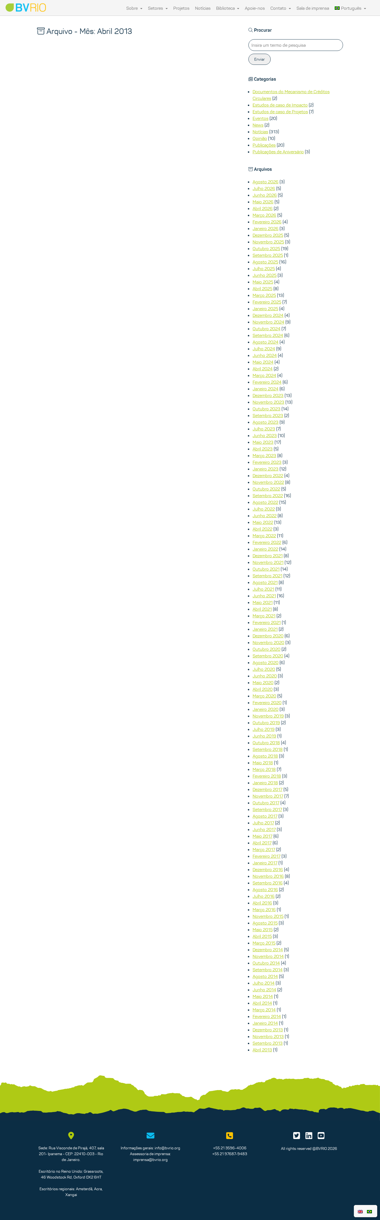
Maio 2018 (263, 762)
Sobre (132, 8)
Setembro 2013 (268, 1043)
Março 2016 (264, 909)
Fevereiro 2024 (267, 382)
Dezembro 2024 (268, 315)
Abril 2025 (262, 288)
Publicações (264, 145)
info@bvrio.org (167, 1147)
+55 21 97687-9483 (229, 1153)
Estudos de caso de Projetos (280, 111)
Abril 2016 (262, 903)
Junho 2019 (264, 736)
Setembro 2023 (268, 415)
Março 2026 (264, 215)
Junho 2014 (264, 989)
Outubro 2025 (266, 248)
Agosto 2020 (265, 662)
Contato (278, 8)
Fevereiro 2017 (266, 856)
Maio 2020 (263, 682)
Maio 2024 (263, 362)
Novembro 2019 (268, 716)
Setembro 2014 (268, 969)
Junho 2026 (265, 195)
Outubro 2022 (266, 489)
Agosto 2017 (265, 816)
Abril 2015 (262, 936)
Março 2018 (264, 769)
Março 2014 (264, 1009)
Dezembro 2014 (268, 949)
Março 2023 (264, 455)
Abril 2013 (262, 1050)
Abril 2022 (262, 529)
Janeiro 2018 (265, 782)
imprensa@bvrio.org (150, 1159)
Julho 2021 (263, 589)
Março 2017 (264, 849)
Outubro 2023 (266, 408)
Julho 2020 (264, 669)
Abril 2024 (263, 368)
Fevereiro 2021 (267, 622)
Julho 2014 (264, 983)
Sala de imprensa (313, 8)
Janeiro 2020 (265, 709)
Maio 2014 (263, 996)
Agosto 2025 (265, 262)
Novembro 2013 (268, 1036)
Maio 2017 (262, 836)
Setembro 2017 (267, 809)
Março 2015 (264, 943)
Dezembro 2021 (268, 555)
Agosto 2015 (265, 923)
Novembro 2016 (268, 876)
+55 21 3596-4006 (229, 1147)
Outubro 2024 (266, 328)
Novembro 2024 (268, 322)
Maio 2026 (263, 201)
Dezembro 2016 (268, 869)
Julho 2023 (264, 429)
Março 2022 (264, 535)
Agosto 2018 (265, 756)
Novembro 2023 (268, 402)
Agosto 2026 (265, 181)
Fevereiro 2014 (267, 1016)
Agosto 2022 (265, 502)
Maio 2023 (263, 442)
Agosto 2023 (265, 422)
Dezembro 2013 (268, 1029)
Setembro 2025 (268, 255)
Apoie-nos (255, 8)
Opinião (260, 138)
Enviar (259, 59)
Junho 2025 (265, 275)
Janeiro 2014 (265, 1023)
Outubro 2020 (266, 649)
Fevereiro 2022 (267, 542)
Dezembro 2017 (267, 789)
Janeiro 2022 (265, 549)
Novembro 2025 (268, 242)
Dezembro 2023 (268, 395)
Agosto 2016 (265, 889)
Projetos (181, 8)
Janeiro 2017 (265, 863)
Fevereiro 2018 (267, 776)
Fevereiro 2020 (267, 702)
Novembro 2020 (268, 642)
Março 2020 (264, 696)
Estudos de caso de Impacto (280, 105)
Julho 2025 (264, 268)
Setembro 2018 (268, 749)
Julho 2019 (264, 729)
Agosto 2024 (265, 342)
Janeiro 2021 (265, 629)
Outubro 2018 (266, 742)
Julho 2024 (264, 348)
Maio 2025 (263, 282)
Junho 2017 (264, 829)
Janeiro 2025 (265, 308)
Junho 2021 (264, 595)
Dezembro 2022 (268, 475)
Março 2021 (264, 615)
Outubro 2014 (266, 963)
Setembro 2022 (268, 495)
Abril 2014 (262, 1003)
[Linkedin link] (309, 1137)
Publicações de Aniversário (278, 151)
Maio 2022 (263, 522)
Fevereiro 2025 (267, 302)
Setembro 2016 (268, 883)
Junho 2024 (265, 355)
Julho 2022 (264, 509)
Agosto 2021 (265, 582)
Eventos (260, 118)
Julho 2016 (264, 896)
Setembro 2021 (267, 575)
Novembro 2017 (268, 796)
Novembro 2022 (268, 482)
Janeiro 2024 (265, 388)
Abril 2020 (263, 689)
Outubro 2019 (266, 722)
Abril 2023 (263, 449)
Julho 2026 (264, 188)
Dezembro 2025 (268, 235)
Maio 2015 (263, 929)
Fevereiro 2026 (267, 222)
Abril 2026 (263, 208)
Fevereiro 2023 (267, 462)
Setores (156, 8)
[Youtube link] (321, 1137)
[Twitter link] (297, 1137)
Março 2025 (264, 295)
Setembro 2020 (268, 656)
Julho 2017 (263, 822)
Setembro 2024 (268, 335)
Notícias (203, 8)
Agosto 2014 (265, 976)
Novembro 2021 (268, 562)
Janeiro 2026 (265, 228)
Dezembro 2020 (268, 636)
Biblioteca (226, 8)
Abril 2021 (262, 609)
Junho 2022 (265, 515)
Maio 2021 (263, 602)
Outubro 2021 (266, 569)
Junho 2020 (265, 676)
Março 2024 (264, 375)
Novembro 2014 (268, 956)
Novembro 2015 (268, 916)
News (258, 125)
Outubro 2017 (266, 802)
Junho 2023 (265, 435)
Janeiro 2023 (265, 469)
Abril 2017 (262, 843)
